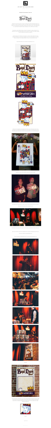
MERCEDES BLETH (23, 236)
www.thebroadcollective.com (32, 236)
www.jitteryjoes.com (31, 41)
